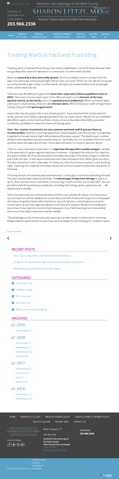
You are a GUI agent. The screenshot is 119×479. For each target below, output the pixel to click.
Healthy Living (24, 289)
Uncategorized (14, 231)
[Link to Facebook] (94, 12)
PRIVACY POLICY (39, 460)
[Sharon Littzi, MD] (18, 4)
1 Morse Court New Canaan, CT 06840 (55, 449)
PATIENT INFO (93, 35)
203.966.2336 (50, 434)
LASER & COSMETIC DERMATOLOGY (61, 35)
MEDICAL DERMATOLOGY (39, 35)
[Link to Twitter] (99, 12)
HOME (11, 35)
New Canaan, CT (101, 8)
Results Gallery (80, 35)
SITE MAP (36, 463)
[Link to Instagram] (103, 12)
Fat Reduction (23, 302)
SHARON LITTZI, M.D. (22, 35)
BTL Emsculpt (23, 296)
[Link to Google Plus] (108, 12)
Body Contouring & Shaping (31, 309)
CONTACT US (105, 35)
